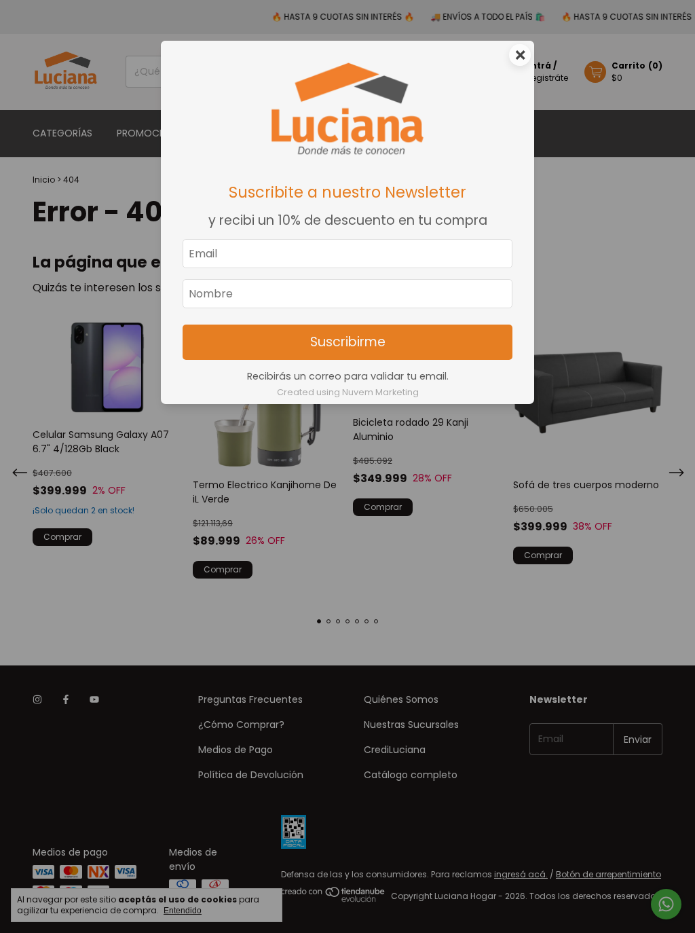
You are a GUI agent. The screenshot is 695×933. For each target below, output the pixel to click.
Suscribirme (348, 342)
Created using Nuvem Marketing (348, 392)
